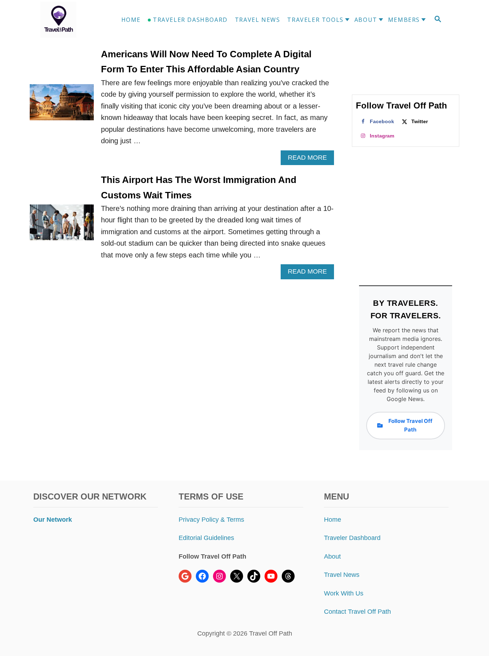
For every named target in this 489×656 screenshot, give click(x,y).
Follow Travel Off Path (410, 425)
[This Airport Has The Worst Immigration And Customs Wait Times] (62, 226)
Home (332, 519)
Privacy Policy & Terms (211, 519)
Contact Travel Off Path (357, 611)
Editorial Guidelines (206, 537)
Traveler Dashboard (352, 537)
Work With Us (343, 593)
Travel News (341, 574)
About (332, 556)
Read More (310, 159)
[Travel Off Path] (66, 19)
